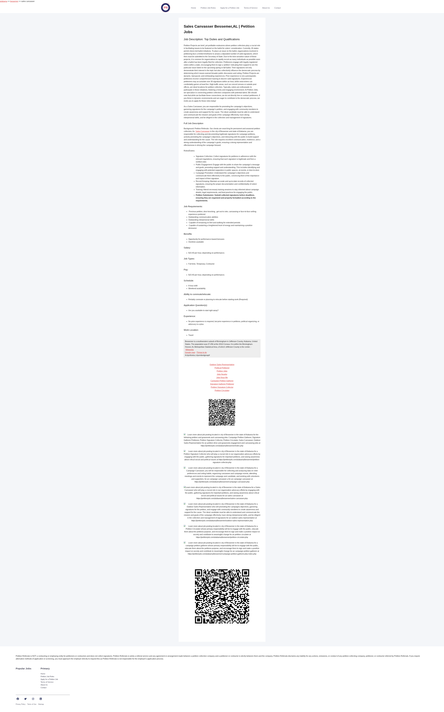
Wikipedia (189, 350)
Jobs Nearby (222, 374)
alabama (3, 1)
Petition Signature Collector (222, 387)
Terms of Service (250, 8)
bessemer (14, 1)
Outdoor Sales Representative (222, 365)
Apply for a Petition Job (229, 8)
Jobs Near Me (222, 378)
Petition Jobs (222, 371)
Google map (190, 352)
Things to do (202, 352)
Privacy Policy (20, 704)
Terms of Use (31, 704)
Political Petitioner (222, 368)
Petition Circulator (222, 390)
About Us (266, 8)
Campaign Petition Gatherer (222, 381)
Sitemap (41, 704)
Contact (277, 8)
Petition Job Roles (208, 8)
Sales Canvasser (203, 131)
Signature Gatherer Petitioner (222, 384)
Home (193, 8)
